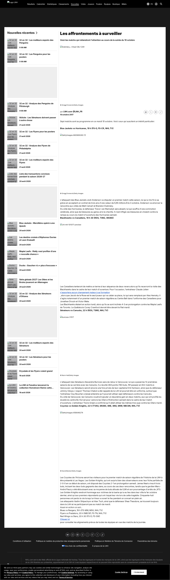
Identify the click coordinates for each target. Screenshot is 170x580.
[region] (85, 572)
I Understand (139, 572)
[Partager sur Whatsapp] (146, 112)
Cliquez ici (65, 519)
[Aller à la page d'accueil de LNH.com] (16, 4)
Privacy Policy (12, 573)
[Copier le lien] (161, 112)
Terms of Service (66, 577)
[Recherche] (161, 3)
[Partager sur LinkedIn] (156, 112)
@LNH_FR (77, 111)
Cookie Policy (27, 573)
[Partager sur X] (151, 112)
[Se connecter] (156, 3)
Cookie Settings (67, 573)
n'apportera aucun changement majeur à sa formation (85, 292)
